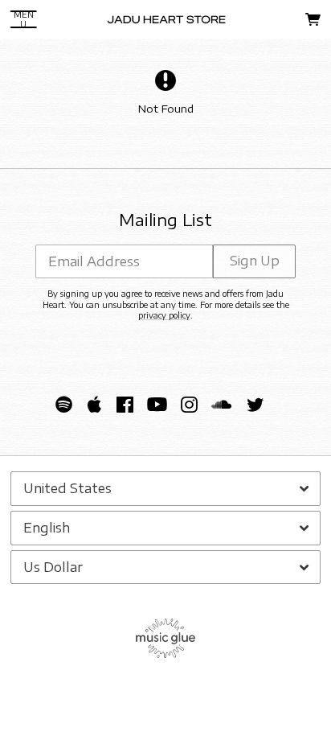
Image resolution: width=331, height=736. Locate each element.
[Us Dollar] (165, 567)
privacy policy (164, 315)
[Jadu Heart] (166, 19)
